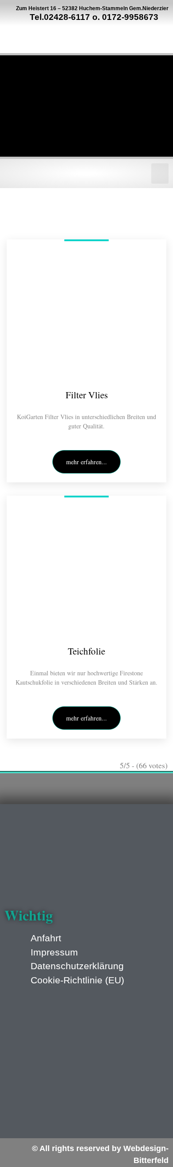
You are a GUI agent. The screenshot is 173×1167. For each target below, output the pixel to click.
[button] (160, 173)
